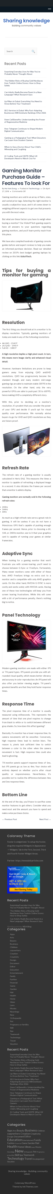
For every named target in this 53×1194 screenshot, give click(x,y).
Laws (12, 1005)
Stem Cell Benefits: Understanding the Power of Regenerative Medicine (24, 120)
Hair (12, 992)
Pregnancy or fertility (19, 1024)
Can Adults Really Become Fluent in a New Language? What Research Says (23, 93)
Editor (12, 966)
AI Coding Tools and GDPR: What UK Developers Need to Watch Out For (20, 157)
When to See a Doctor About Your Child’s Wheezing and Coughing (22, 148)
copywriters (15, 950)
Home (12, 999)
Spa (11, 1031)
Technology (34, 188)
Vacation (14, 1044)
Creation (14, 953)
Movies (13, 1008)
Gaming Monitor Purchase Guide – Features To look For (26, 177)
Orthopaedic (15, 1018)
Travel (13, 1040)
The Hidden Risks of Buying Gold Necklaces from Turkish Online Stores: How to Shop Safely (23, 83)
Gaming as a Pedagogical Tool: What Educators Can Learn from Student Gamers (25, 139)
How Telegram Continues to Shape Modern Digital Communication (23, 129)
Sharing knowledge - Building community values (28, 1172)
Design (13, 960)
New (12, 1015)
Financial (14, 982)
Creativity (14, 957)
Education (14, 970)
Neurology (14, 1011)
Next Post (45, 819)
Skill (11, 1028)
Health (13, 995)
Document (14, 963)
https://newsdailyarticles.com (29, 860)
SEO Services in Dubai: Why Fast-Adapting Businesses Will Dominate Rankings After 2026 (25, 111)
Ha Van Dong (11, 188)
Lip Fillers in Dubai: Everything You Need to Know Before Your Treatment (23, 102)
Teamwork (14, 1034)
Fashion (13, 979)
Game (12, 986)
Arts (12, 937)
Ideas (12, 1002)
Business (14, 944)
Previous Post (9, 819)
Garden (13, 989)
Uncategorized (38, 1159)
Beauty (13, 940)
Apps (12, 934)
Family (12, 976)
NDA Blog (27, 926)
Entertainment (16, 973)
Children (14, 947)
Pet (11, 1021)
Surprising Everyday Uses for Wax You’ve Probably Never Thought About (22, 72)
